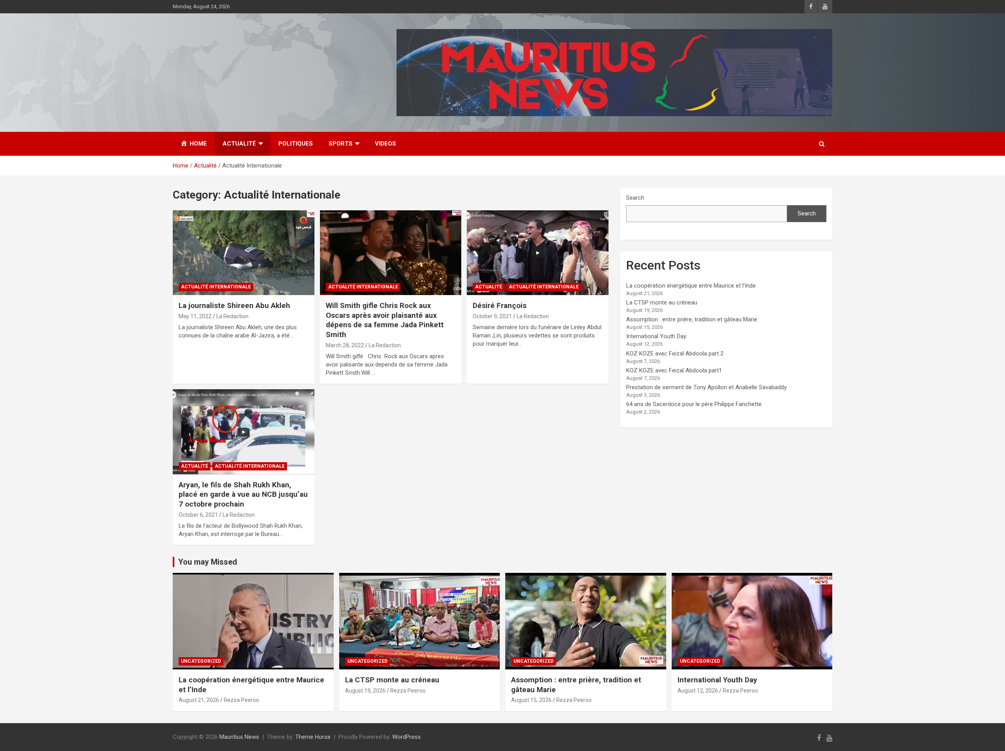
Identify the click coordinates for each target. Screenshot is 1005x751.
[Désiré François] (537, 252)
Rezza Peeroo (241, 700)
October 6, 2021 (198, 515)
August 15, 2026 (531, 700)
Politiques (295, 143)
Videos (385, 143)
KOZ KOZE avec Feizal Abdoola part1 (674, 370)
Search (635, 197)
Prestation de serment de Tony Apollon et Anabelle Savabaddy (706, 387)
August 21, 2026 (199, 700)
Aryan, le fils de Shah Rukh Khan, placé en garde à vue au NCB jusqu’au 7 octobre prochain (243, 494)
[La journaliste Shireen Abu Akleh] (243, 252)
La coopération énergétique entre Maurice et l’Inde (691, 285)
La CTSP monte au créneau (661, 302)
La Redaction (232, 316)
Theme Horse (313, 736)
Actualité (239, 143)
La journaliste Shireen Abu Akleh (234, 305)
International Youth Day (656, 336)
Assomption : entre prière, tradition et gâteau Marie (691, 319)
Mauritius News (239, 736)
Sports (341, 143)
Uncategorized (201, 661)
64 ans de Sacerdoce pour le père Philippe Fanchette (694, 404)
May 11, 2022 (195, 316)
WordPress (406, 736)
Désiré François (499, 305)
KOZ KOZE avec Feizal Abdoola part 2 (675, 353)
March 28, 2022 (345, 345)
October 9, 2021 (492, 316)
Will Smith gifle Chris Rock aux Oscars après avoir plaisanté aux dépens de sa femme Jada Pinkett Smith (385, 320)
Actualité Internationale (216, 287)
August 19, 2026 (365, 690)
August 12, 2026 (698, 690)
